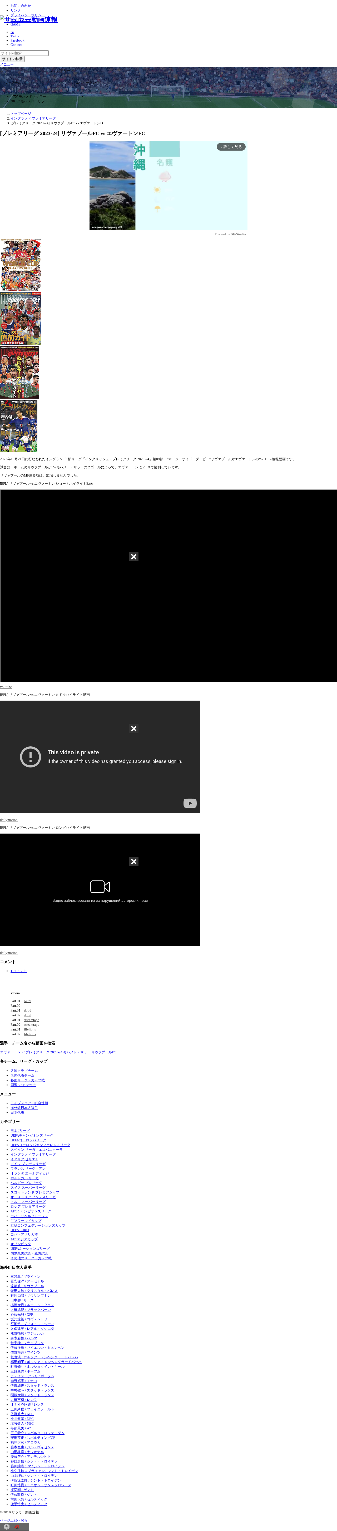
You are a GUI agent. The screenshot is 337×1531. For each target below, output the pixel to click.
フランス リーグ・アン (28, 1169)
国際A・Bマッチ (23, 1085)
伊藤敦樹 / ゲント (24, 1495)
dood (27, 1010)
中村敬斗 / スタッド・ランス (32, 1390)
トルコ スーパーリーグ (28, 1202)
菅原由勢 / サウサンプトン (31, 1295)
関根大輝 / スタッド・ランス (32, 1395)
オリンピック (21, 1244)
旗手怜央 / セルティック (29, 1504)
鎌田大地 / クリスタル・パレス (34, 1291)
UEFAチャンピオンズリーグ (32, 1135)
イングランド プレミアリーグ (33, 1154)
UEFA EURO (20, 1230)
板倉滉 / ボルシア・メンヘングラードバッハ (44, 1357)
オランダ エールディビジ (30, 1173)
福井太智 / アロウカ (26, 1442)
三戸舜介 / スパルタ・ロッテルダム (38, 1433)
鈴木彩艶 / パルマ (24, 1338)
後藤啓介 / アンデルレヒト (31, 1457)
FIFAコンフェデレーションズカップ (38, 1225)
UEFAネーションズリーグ (30, 1249)
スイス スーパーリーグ (28, 1188)
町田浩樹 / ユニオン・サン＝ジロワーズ (41, 1485)
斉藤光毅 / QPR (22, 1314)
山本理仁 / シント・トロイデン (34, 1476)
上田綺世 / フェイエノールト (32, 1409)
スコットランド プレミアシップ (35, 1192)
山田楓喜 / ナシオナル (27, 1452)
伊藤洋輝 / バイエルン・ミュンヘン (38, 1348)
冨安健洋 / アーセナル (27, 1281)
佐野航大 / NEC (22, 1414)
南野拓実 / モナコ (24, 1381)
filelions (30, 1029)
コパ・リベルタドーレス (29, 1216)
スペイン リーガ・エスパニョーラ (37, 1150)
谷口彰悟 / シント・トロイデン (34, 1461)
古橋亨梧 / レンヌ (24, 1400)
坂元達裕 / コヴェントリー (31, 1319)
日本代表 (17, 1112)
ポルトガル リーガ (25, 1178)
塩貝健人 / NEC (22, 1423)
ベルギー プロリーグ (26, 1183)
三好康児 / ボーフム (26, 1371)
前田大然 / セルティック (29, 1499)
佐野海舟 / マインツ (26, 1352)
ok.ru (27, 1001)
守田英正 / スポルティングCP (33, 1438)
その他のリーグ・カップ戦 (31, 1258)
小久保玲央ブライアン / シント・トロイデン (44, 1471)
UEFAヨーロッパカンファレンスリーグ (40, 1145)
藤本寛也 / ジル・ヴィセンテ (32, 1447)
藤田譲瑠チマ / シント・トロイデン (38, 1466)
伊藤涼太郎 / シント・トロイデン (36, 1480)
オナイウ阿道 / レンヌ (27, 1404)
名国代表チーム (22, 1075)
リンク (16, 10)
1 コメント (19, 971)
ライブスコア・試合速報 (29, 1103)
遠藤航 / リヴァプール (27, 1286)
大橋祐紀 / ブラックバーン (31, 1310)
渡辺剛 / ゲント (22, 1490)
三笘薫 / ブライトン (26, 1277)
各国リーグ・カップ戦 (28, 1080)
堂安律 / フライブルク (27, 1343)
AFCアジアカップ (24, 1239)
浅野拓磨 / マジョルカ (27, 1333)
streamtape (31, 1020)
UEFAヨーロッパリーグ (28, 1140)
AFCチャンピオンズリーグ (31, 1211)
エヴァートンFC (12, 1052)
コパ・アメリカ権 (24, 1234)
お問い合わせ (21, 6)
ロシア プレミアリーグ (28, 1206)
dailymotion (9, 820)
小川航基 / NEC (22, 1419)
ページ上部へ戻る (13, 1520)
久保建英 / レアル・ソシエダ (32, 1329)
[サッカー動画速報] (29, 19)
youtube (6, 687)
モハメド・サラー (77, 1052)
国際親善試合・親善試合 (29, 1253)
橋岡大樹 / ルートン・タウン (32, 1305)
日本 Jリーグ (20, 1131)
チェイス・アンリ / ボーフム (32, 1376)
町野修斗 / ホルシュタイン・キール (38, 1367)
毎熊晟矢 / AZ (21, 1428)
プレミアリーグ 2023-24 (44, 1052)
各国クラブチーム (24, 1071)
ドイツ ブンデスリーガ (28, 1164)
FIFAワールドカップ (26, 1221)
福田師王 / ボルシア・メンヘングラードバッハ (46, 1362)
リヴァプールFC (103, 1052)
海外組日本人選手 (24, 1108)
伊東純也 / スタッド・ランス (32, 1386)
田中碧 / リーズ (22, 1300)
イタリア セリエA (24, 1159)
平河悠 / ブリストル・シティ (32, 1324)
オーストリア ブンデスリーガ (33, 1197)
